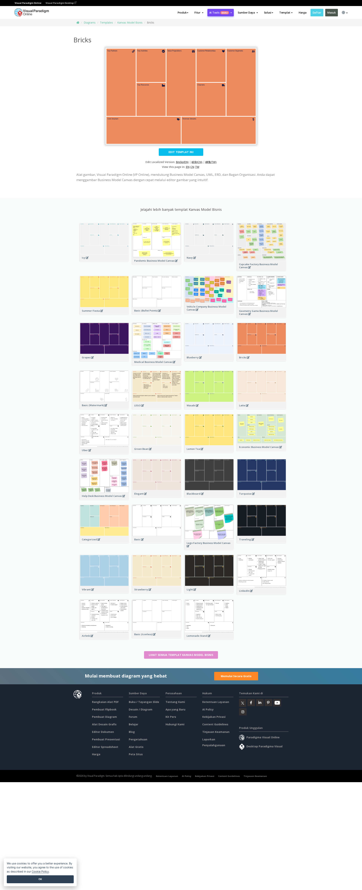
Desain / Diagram (140, 709)
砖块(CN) (197, 162)
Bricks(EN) (182, 162)
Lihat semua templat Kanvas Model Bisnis (181, 655)
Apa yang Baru (175, 709)
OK (40, 879)
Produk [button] (182, 12)
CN (192, 167)
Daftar (317, 12)
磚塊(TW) (210, 162)
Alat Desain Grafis (104, 724)
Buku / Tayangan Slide (144, 702)
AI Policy (208, 709)
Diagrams (90, 22)
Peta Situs (136, 754)
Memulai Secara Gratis (236, 676)
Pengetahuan (138, 739)
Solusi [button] (267, 12)
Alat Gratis (136, 747)
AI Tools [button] (218, 12)
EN (187, 167)
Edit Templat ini (181, 152)
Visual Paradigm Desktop (60, 3)
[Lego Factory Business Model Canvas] (209, 548)
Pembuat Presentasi (106, 739)
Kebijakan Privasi (213, 717)
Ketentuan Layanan (215, 702)
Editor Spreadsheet (105, 747)
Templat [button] (284, 12)
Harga (303, 12)
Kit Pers (171, 717)
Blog (132, 732)
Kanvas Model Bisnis (130, 22)
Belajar (133, 724)
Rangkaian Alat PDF (105, 702)
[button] (198, 12)
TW (197, 167)
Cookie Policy (40, 871)
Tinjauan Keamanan (215, 732)
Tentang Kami (175, 702)
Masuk (331, 12)
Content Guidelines (215, 724)
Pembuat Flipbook (104, 709)
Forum (133, 717)
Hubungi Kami (175, 724)
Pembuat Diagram (104, 717)
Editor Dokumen (103, 732)
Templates (106, 22)
